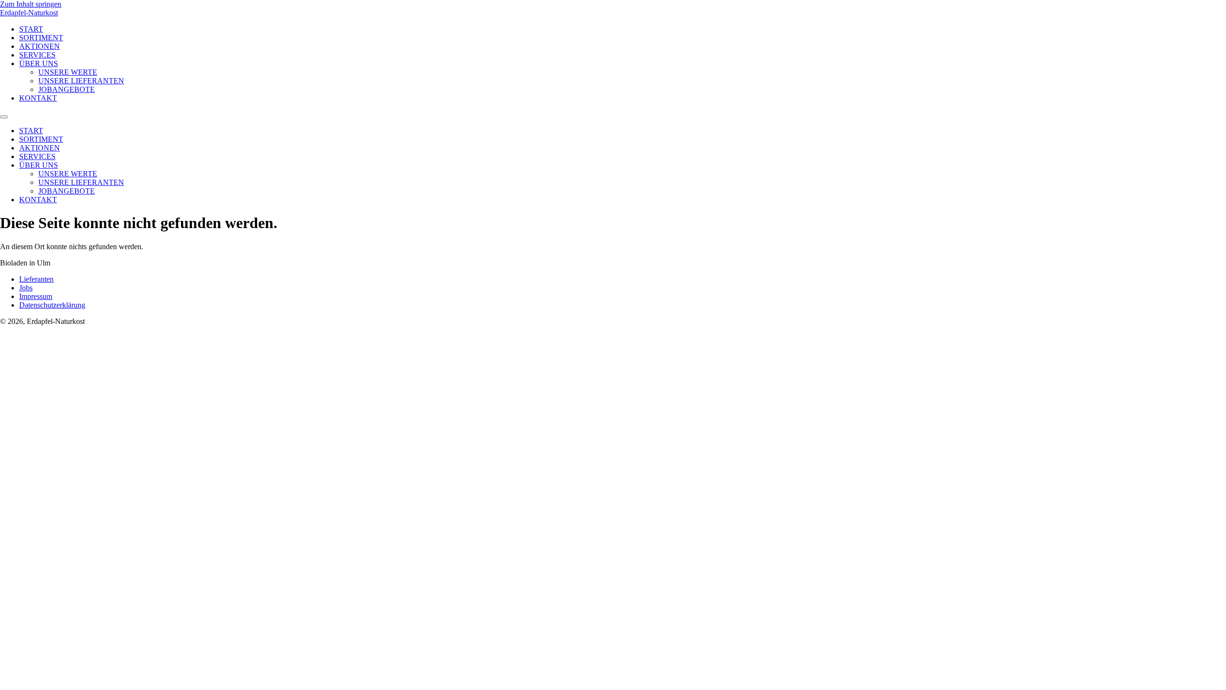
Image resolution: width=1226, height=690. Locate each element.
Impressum (35, 296)
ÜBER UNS (38, 63)
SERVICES (37, 55)
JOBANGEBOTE (66, 89)
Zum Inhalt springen (30, 4)
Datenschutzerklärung (52, 305)
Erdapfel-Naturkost (29, 13)
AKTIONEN (39, 46)
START (31, 29)
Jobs (26, 288)
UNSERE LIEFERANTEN (81, 81)
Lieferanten (36, 279)
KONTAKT (38, 98)
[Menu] (4, 116)
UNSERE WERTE (67, 72)
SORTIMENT (41, 38)
